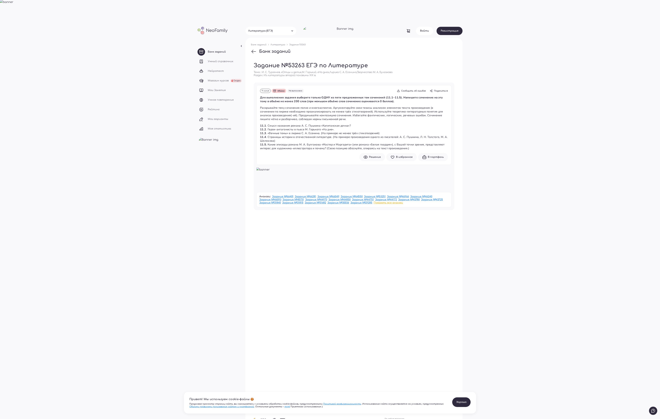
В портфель (436, 157)
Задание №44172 (386, 199)
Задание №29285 (361, 202)
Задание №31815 (292, 202)
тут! (287, 406)
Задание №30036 (338, 202)
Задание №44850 (339, 199)
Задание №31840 (270, 202)
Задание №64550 (352, 196)
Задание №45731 (293, 199)
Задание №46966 (398, 196)
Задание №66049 (328, 196)
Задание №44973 (316, 199)
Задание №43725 (432, 199)
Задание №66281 (305, 196)
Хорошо (461, 402)
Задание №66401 (282, 196)
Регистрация (449, 31)
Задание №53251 (375, 196)
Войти (424, 31)
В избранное (404, 157)
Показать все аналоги (388, 202)
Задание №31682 (315, 202)
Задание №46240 (421, 196)
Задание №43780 (409, 199)
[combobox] (270, 31)
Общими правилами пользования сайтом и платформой (221, 406)
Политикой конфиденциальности (342, 404)
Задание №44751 (363, 199)
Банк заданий (274, 51)
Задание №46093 (270, 199)
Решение (375, 157)
